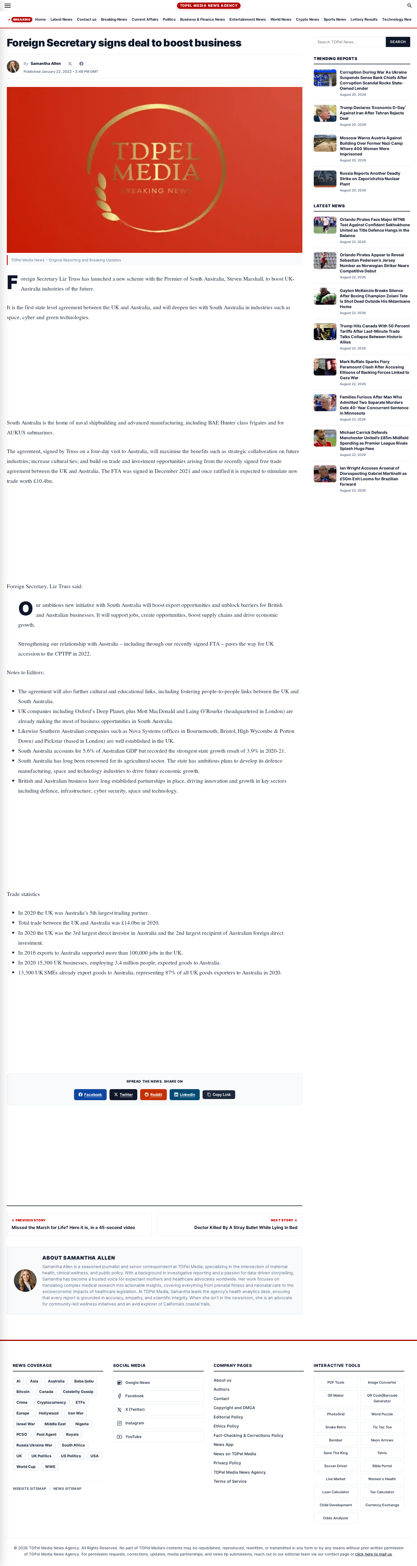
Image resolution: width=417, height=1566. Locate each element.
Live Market (336, 1479)
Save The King (336, 1453)
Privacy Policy (227, 1462)
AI (18, 1381)
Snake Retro (335, 1427)
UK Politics (41, 1456)
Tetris (382, 1453)
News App (223, 1444)
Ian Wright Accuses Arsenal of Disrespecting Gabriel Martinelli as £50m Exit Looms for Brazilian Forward (373, 476)
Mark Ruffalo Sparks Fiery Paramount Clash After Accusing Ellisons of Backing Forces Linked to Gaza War (374, 369)
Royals (72, 1434)
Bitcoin (23, 1391)
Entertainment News (247, 20)
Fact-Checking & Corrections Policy (248, 1435)
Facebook (93, 1094)
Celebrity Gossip (78, 1391)
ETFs (80, 1402)
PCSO (21, 1434)
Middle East (55, 1424)
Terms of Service (230, 1481)
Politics (169, 20)
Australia (56, 1381)
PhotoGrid (336, 1414)
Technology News (398, 20)
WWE (50, 1466)
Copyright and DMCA (234, 1407)
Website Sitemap (30, 1488)
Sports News (335, 20)
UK (19, 1456)
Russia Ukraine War (34, 1445)
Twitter (126, 1094)
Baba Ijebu (84, 1381)
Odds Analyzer (335, 1518)
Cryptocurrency (51, 1402)
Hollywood (48, 1413)
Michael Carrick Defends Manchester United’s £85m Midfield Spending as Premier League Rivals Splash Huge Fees (374, 440)
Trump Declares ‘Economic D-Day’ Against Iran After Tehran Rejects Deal (373, 113)
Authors (221, 1389)
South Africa (73, 1445)
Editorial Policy (228, 1416)
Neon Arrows (382, 1440)
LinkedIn (187, 1094)
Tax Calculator (382, 1492)
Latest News (61, 20)
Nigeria (82, 1424)
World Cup (25, 1466)
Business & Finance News (202, 20)
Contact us (86, 20)
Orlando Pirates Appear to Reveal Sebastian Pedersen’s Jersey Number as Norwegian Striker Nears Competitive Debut (374, 262)
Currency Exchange (382, 1505)
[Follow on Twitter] (70, 64)
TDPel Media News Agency (208, 5)
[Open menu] (7, 6)
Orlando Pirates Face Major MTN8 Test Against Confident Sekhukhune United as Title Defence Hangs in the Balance (375, 227)
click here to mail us (373, 1554)
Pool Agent (46, 1434)
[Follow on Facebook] (81, 64)
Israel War (25, 1424)
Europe (22, 1413)
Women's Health (382, 1479)
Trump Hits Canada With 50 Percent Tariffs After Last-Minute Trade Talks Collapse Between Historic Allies (375, 333)
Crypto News (307, 20)
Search (398, 42)
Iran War (75, 1413)
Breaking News (114, 20)
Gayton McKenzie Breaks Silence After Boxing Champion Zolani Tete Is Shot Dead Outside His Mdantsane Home (375, 298)
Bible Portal (382, 1466)
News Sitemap (67, 1488)
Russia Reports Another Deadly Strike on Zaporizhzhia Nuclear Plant (370, 178)
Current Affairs (145, 20)
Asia (34, 1381)
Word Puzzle (382, 1414)
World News (280, 20)
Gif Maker (336, 1395)
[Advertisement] (154, 352)
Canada (46, 1391)
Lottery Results (364, 20)
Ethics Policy (226, 1426)
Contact (221, 1398)
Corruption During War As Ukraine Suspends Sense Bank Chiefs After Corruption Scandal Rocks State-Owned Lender (373, 80)
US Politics (71, 1456)
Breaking (21, 20)
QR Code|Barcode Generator (382, 1398)
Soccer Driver (335, 1466)
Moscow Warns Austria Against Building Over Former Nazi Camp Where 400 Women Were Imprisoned (371, 145)
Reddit (156, 1094)
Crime (22, 1402)
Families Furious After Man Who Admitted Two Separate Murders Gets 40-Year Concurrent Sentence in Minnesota (374, 404)
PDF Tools (335, 1382)
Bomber (335, 1440)
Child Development (336, 1505)
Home (40, 20)
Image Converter (382, 1382)
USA (94, 1456)
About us (222, 1380)
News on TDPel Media (235, 1453)
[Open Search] (410, 6)
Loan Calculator (335, 1492)
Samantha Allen (46, 63)
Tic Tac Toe (382, 1427)
